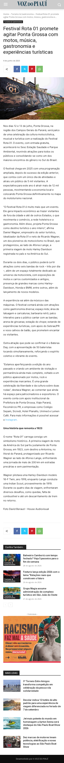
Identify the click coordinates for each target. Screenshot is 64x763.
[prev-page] (5, 605)
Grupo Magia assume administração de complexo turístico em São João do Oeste (40, 591)
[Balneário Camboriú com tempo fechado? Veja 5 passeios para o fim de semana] (12, 560)
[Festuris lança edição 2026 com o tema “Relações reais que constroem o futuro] (12, 576)
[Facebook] (17, 69)
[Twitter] (24, 69)
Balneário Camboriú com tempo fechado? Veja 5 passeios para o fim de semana (40, 558)
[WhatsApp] (39, 69)
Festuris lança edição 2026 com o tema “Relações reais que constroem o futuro (41, 575)
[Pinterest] (32, 69)
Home (6, 14)
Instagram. (11, 419)
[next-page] (11, 605)
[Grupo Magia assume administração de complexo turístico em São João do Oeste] (12, 593)
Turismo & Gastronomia (22, 14)
